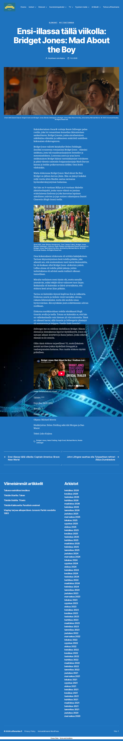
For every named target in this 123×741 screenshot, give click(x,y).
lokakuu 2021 (70, 679)
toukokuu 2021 (71, 696)
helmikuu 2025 (71, 547)
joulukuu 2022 (71, 633)
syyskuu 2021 (71, 683)
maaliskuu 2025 (72, 543)
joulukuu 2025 (71, 514)
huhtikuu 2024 (71, 580)
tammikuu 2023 (71, 630)
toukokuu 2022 (71, 656)
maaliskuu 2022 (72, 663)
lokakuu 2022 (70, 640)
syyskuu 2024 (71, 563)
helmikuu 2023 (71, 626)
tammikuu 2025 (71, 550)
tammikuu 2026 (72, 510)
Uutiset (31, 7)
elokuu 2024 (70, 567)
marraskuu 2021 (72, 676)
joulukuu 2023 (71, 593)
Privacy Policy (29, 731)
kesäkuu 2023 (71, 613)
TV (70, 7)
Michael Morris (72, 440)
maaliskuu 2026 (72, 503)
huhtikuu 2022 (71, 660)
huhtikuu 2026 (71, 500)
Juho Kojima (60, 58)
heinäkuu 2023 (71, 610)
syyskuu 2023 (71, 603)
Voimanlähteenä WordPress (48, 731)
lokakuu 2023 (70, 600)
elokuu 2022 (70, 646)
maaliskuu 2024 (72, 583)
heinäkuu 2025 (71, 530)
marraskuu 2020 (72, 716)
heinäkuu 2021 (71, 689)
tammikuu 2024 (72, 590)
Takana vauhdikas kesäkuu (17, 490)
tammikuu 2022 (71, 669)
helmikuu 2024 (71, 587)
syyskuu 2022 (71, 643)
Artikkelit (95, 7)
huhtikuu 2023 (71, 620)
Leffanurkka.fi (16, 731)
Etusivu (23, 7)
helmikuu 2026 (71, 507)
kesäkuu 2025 (71, 533)
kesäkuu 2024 (71, 573)
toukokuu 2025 (71, 537)
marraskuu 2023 (72, 596)
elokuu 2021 (70, 686)
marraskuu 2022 (72, 636)
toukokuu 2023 (71, 616)
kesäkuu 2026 (71, 494)
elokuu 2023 (70, 606)
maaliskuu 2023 (72, 623)
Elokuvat (41, 7)
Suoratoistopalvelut (56, 7)
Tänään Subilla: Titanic (14, 500)
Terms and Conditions (66, 738)
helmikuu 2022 (71, 666)
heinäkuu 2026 (71, 490)
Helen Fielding (52, 440)
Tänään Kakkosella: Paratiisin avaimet (22, 505)
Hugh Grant (62, 440)
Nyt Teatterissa (66, 22)
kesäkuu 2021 (71, 693)
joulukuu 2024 (71, 553)
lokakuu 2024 (71, 560)
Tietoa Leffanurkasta (111, 7)
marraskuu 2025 (72, 517)
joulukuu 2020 (71, 713)
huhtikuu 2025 (71, 540)
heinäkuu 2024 (71, 570)
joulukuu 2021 (71, 673)
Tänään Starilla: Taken (14, 495)
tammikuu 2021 (71, 709)
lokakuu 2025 (70, 520)
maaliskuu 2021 (71, 703)
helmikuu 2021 (71, 706)
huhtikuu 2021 (71, 699)
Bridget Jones (41, 440)
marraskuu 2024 (72, 557)
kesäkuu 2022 (71, 653)
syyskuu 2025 (71, 523)
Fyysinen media (81, 7)
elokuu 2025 (70, 527)
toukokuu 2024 (71, 577)
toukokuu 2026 (71, 497)
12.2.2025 (73, 58)
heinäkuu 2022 (71, 650)
